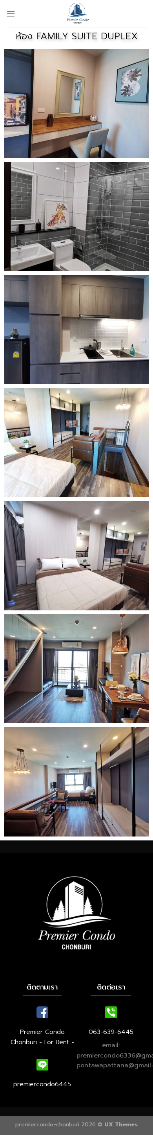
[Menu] (10, 13)
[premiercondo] (77, 14)
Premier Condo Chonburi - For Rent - (42, 1037)
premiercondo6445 (42, 1084)
